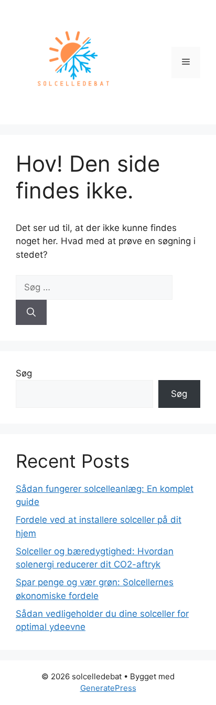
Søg (24, 373)
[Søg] (31, 312)
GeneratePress (108, 688)
